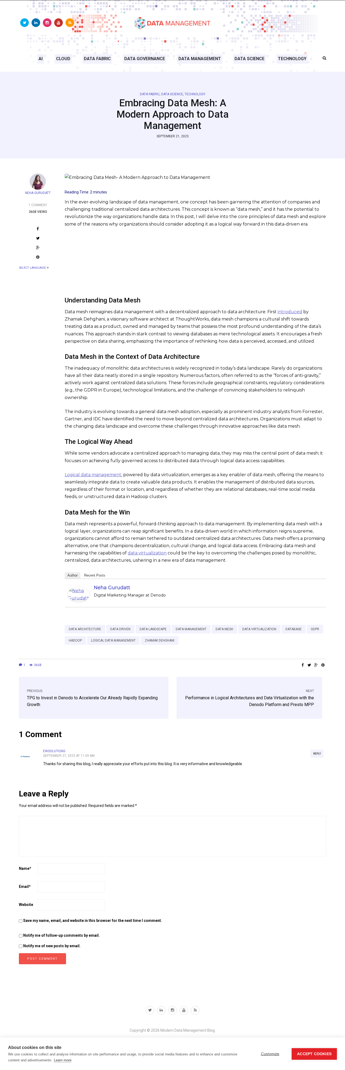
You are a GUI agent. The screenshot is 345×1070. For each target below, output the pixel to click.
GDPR (315, 629)
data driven (120, 629)
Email (25, 886)
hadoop (75, 640)
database (293, 629)
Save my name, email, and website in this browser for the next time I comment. (92, 920)
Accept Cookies (314, 1054)
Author (72, 575)
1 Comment (38, 205)
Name (25, 868)
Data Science (249, 58)
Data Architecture (85, 629)
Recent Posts (94, 575)
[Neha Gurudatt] (78, 594)
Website (26, 904)
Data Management (199, 58)
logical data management (113, 640)
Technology (292, 58)
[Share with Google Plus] (37, 248)
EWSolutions (54, 751)
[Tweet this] (37, 239)
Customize (270, 1054)
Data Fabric (97, 58)
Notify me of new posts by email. (52, 946)
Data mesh (224, 629)
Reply (317, 753)
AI (41, 58)
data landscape (153, 629)
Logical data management (93, 474)
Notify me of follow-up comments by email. (61, 935)
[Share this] (37, 229)
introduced (290, 311)
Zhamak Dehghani (159, 640)
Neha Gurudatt (38, 193)
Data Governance (144, 58)
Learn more (62, 1060)
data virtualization (147, 553)
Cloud (63, 58)
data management (191, 629)
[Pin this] (37, 257)
